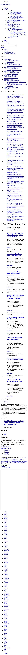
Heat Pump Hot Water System (17, 17)
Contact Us (6, 43)
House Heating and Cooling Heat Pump (16, 20)
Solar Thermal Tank (19, 461)
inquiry (8, 247)
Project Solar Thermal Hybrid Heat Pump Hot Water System (18, 33)
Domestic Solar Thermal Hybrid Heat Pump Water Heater (18, 35)
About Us (6, 8)
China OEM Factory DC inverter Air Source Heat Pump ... (15, 128)
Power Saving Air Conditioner (14, 24)
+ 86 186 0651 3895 (5, 467)
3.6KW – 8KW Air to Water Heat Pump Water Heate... (14, 120)
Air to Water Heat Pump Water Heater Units (14, 338)
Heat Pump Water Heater (15, 13)
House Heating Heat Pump (10, 76)
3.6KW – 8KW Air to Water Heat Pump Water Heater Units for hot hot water (15, 296)
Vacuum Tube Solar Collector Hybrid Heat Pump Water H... (15, 206)
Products (6, 9)
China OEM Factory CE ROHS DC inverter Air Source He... (15, 150)
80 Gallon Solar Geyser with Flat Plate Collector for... (14, 200)
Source (5, 39)
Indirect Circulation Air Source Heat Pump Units (14, 380)
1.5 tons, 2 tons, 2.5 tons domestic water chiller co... (15, 98)
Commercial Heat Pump (12, 14)
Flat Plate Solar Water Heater (16, 29)
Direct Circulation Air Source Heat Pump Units (15, 318)
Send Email (3, 466)
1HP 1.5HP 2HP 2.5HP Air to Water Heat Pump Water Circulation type (15, 234)
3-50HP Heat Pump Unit (15, 16)
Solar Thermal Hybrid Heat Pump (15, 30)
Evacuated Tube (10, 62)
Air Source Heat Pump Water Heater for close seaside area (14, 273)
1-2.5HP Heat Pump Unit (16, 12)
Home (5, 6)
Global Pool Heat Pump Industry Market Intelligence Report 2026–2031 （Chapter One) (14, 422)
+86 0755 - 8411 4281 (6, 446)
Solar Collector (10, 25)
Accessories (9, 37)
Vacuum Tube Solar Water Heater (14, 66)
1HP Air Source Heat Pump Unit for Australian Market (15, 358)
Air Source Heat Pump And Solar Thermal (11, 459)
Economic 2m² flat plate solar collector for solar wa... (13, 171)
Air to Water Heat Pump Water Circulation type (14, 254)
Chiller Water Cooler (11, 22)
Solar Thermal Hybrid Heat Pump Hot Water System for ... (15, 213)
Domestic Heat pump (12, 10)
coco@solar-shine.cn (5, 4)
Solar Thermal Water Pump (16, 462)
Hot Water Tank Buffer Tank (13, 21)
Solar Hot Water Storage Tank (11, 87)
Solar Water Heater (11, 28)
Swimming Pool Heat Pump (13, 18)
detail (11, 247)
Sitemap (7, 458)
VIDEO (5, 41)
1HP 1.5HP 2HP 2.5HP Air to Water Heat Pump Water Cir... (15, 106)
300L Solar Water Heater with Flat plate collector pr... (15, 184)
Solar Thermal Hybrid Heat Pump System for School (15, 219)
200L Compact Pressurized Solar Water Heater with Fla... (14, 192)
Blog (5, 40)
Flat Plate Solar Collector (15, 26)
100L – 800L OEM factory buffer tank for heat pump (14, 141)
